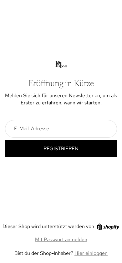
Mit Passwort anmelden (61, 239)
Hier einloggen (91, 253)
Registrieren (61, 148)
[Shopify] (108, 226)
